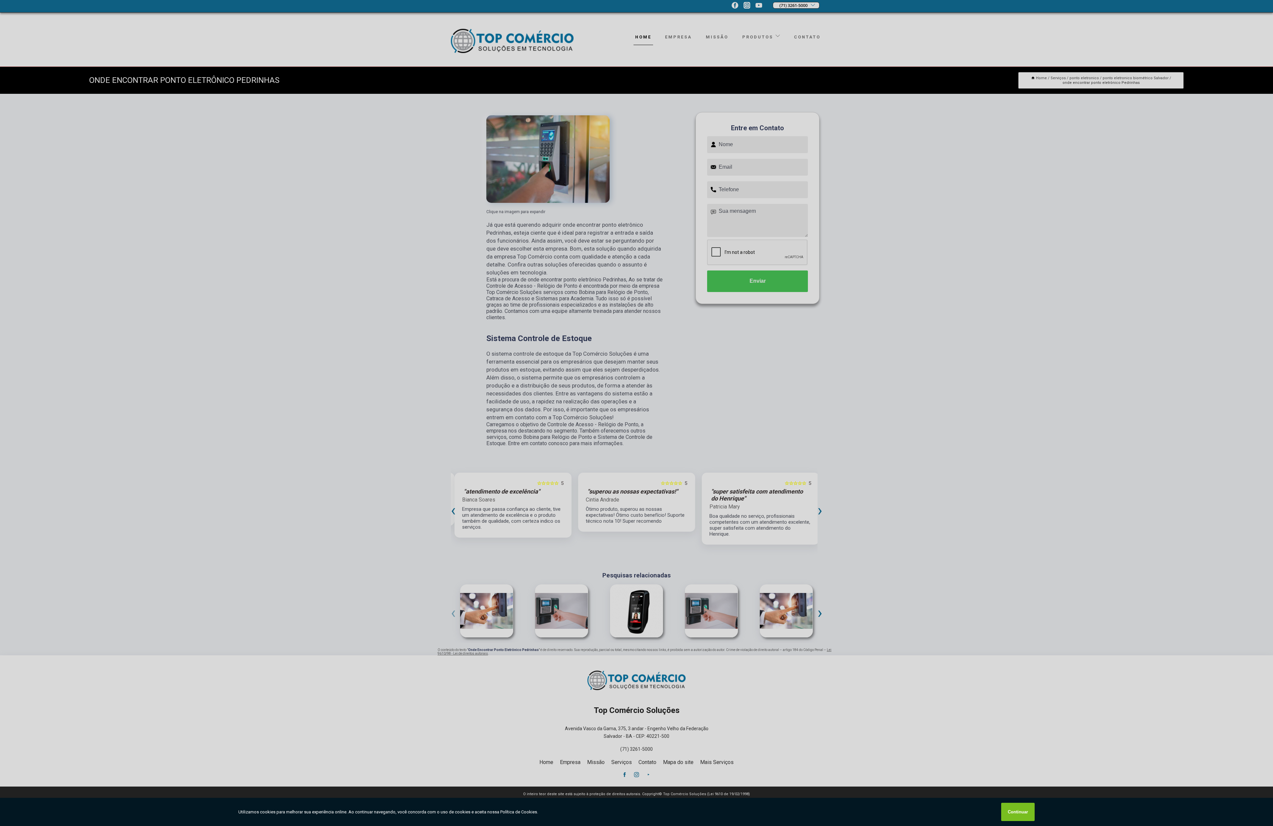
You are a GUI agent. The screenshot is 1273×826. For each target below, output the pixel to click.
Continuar (1018, 811)
